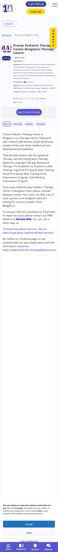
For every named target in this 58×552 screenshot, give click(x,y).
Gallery (29, 124)
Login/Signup (36, 4)
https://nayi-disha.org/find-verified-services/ (28, 232)
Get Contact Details (29, 112)
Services (7, 35)
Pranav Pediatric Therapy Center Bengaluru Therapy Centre (27, 35)
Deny (29, 532)
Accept (29, 524)
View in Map (6, 58)
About (7, 124)
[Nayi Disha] (7, 8)
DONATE (53, 38)
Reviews (40, 124)
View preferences (29, 541)
